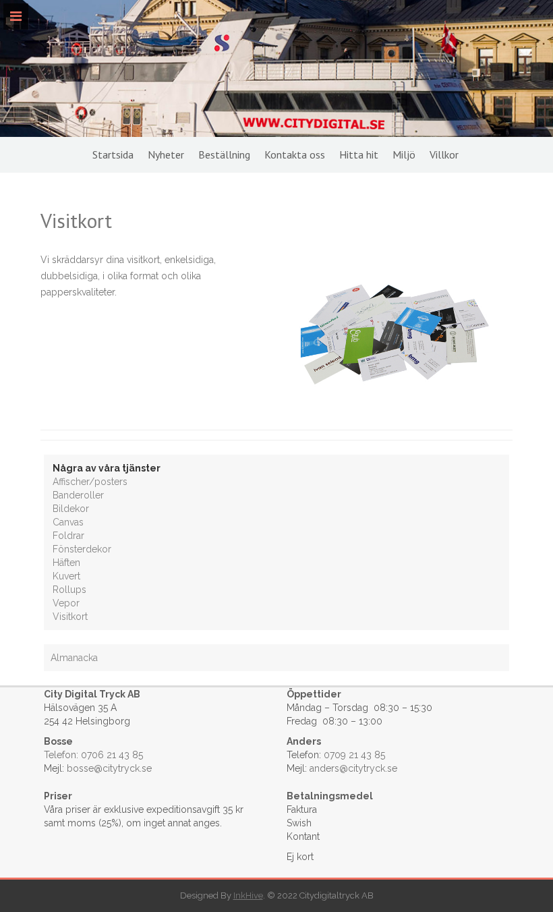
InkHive (248, 895)
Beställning (224, 154)
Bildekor (71, 508)
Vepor (66, 603)
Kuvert (66, 576)
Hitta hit (358, 154)
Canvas (68, 522)
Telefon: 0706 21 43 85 (93, 754)
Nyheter (166, 154)
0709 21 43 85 (354, 754)
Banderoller (78, 495)
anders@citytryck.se (353, 768)
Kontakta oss (294, 154)
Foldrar (68, 535)
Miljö (403, 154)
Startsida (113, 154)
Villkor (444, 154)
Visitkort (70, 616)
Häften (66, 562)
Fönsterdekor (82, 549)
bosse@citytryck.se (109, 768)
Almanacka (74, 657)
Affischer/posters (90, 481)
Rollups (69, 589)
